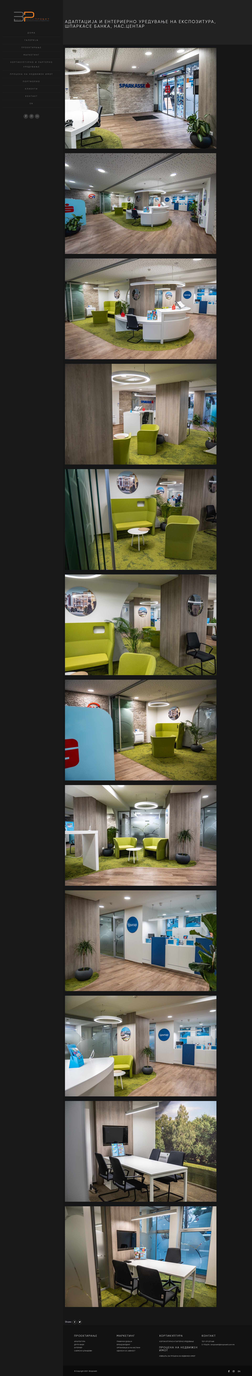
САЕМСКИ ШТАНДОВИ (83, 1351)
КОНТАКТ (31, 96)
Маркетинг (31, 55)
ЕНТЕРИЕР (78, 1348)
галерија (32, 40)
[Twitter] (80, 1322)
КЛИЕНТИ (31, 89)
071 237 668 (210, 1341)
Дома (32, 33)
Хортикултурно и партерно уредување (31, 64)
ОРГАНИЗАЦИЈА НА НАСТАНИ (128, 1348)
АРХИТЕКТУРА (79, 1341)
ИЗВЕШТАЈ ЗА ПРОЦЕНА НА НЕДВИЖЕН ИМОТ (177, 1356)
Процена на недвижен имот (31, 74)
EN (31, 104)
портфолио (31, 81)
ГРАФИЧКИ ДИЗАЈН (124, 1341)
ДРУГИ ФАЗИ (79, 1345)
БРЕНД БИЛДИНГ (123, 1345)
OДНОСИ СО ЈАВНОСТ (126, 1351)
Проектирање (32, 48)
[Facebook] (75, 1322)
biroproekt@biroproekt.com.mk (223, 1345)
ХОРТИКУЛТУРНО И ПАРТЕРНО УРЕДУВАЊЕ (176, 1341)
